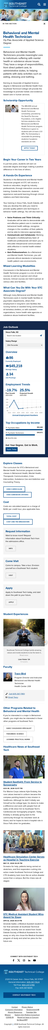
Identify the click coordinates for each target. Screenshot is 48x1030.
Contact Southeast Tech (24, 995)
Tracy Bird (20, 673)
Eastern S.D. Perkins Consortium (27, 1015)
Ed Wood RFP (22, 1020)
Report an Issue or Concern (28, 1017)
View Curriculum (14, 489)
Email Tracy (13, 697)
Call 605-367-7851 (17, 694)
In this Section (10, 24)
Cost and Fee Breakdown (17, 522)
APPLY (11, 602)
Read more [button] (24, 655)
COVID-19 (10, 1017)
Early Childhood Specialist (18, 728)
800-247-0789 (28, 985)
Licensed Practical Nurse (18, 739)
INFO (11, 548)
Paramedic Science (15, 734)
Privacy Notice (27, 1007)
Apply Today (29, 148)
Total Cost (11, 516)
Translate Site (31, 1012)
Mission (8, 1015)
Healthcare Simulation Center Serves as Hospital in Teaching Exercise (23, 858)
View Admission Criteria (17, 495)
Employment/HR (33, 1010)
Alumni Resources (15, 1012)
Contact (15, 1007)
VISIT (11, 575)
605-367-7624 (33, 982)
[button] (3, 642)
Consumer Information (14, 1010)
